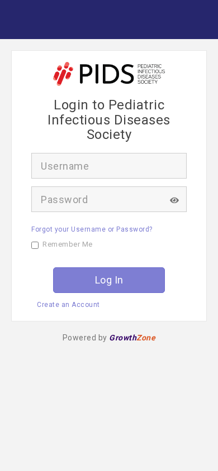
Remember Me (67, 244)
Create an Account (68, 305)
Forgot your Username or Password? (92, 229)
